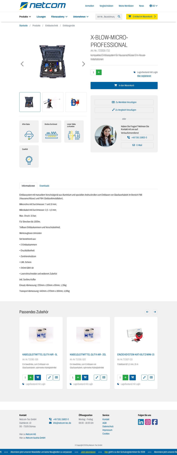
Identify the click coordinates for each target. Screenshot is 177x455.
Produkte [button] (23, 16)
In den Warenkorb (126, 85)
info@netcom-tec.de (62, 423)
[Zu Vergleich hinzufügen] (49, 377)
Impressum (107, 430)
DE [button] (153, 5)
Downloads (44, 185)
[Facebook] (155, 422)
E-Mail (139, 145)
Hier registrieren (144, 75)
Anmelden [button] (89, 5)
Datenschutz (108, 426)
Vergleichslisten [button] (106, 5)
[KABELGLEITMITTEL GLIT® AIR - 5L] (41, 335)
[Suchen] (119, 16)
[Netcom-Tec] (42, 5)
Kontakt (105, 419)
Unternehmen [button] (79, 16)
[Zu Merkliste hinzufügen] (56, 377)
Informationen (28, 185)
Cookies (106, 433)
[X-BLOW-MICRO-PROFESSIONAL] (52, 62)
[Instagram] (148, 422)
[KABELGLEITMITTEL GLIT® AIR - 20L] (88, 335)
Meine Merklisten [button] (126, 5)
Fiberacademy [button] (58, 16)
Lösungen (41, 16)
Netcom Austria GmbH (35, 437)
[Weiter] (155, 312)
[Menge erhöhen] (99, 72)
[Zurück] (147, 312)
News (141, 5)
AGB (104, 423)
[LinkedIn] (141, 422)
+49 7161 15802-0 (139, 137)
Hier (101, 452)
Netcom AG (31, 434)
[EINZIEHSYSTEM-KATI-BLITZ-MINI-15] (135, 335)
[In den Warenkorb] (38, 377)
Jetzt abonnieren (83, 452)
